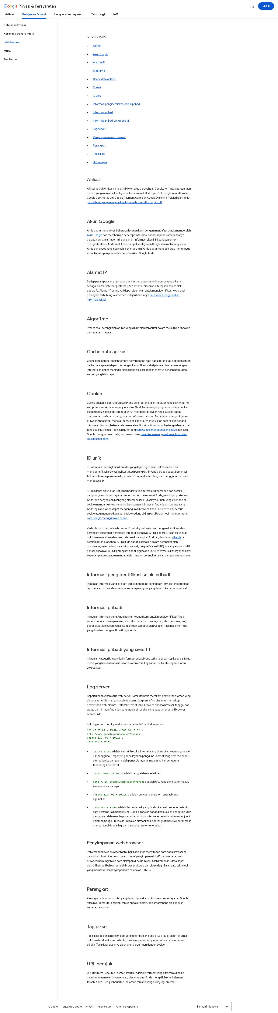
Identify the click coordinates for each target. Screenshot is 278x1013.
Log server (99, 128)
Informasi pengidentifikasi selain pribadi (116, 104)
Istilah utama (12, 42)
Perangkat (99, 145)
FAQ (115, 14)
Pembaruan (11, 59)
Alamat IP (99, 62)
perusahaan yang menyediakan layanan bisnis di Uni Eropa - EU (124, 202)
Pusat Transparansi (127, 1006)
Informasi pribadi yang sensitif (111, 120)
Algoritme (99, 70)
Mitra (7, 50)
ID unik (97, 95)
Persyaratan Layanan (68, 14)
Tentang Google (72, 1006)
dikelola (176, 537)
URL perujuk (100, 162)
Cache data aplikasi (104, 79)
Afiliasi (97, 45)
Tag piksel (99, 153)
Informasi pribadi (103, 112)
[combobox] (212, 1006)
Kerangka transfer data (19, 33)
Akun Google (100, 54)
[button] (252, 6)
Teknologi (98, 14)
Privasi (89, 1006)
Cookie (97, 87)
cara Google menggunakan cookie (156, 429)
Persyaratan (104, 1006)
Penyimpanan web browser (109, 137)
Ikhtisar (9, 14)
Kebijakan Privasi (34, 14)
